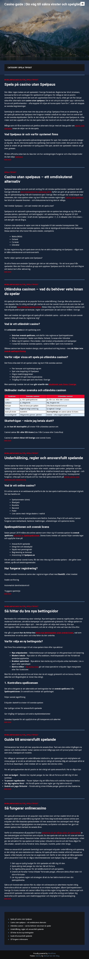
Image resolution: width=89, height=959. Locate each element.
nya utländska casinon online (29, 307)
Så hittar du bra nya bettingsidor (31, 611)
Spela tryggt (32, 80)
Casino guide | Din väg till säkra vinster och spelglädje (43, 4)
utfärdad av (27, 535)
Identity (38, 956)
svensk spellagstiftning (15, 351)
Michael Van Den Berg (51, 956)
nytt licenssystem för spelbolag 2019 (36, 192)
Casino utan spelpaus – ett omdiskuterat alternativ (38, 179)
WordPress (52, 953)
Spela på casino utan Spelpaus (29, 84)
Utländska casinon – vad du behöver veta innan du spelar (43, 291)
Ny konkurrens (32, 667)
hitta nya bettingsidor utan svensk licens (54, 633)
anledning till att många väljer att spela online (61, 833)
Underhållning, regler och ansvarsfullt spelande (43, 458)
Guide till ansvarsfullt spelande (30, 739)
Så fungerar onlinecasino (25, 808)
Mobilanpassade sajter (14, 80)
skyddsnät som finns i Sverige (62, 384)
